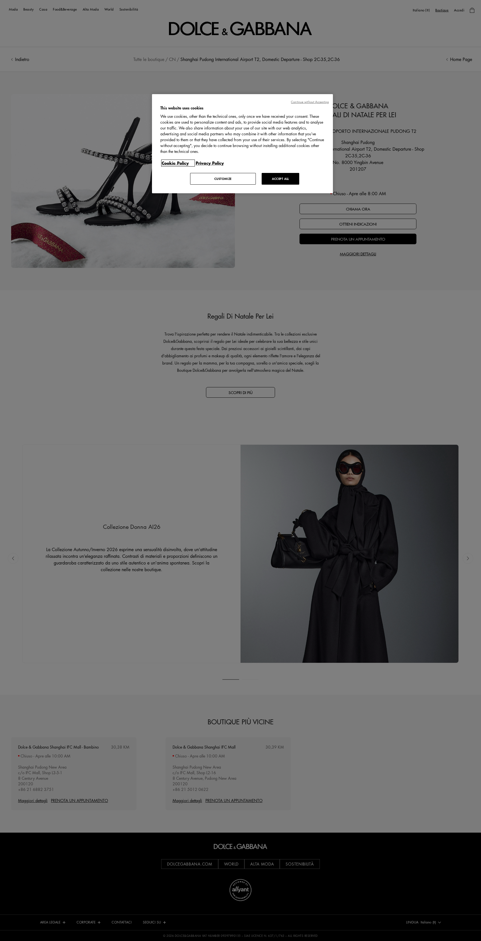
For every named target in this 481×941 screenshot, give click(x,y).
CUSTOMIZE (223, 178)
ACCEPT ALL (280, 178)
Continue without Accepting (310, 102)
